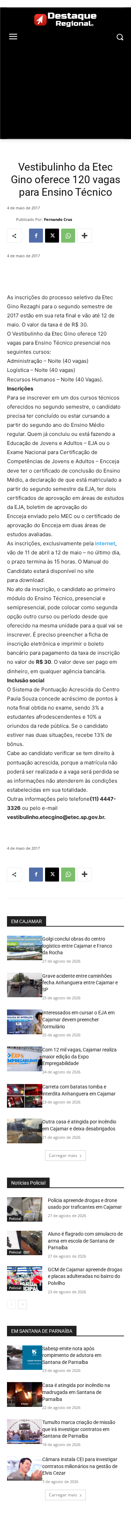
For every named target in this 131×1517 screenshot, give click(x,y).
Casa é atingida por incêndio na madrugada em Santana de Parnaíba (76, 1392)
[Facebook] (36, 236)
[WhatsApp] (68, 236)
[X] (52, 236)
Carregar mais (63, 1155)
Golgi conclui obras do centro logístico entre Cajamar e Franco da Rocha (77, 945)
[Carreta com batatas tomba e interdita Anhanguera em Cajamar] (24, 1096)
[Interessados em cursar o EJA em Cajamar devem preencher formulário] (24, 1021)
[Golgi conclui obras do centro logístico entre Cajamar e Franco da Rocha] (24, 948)
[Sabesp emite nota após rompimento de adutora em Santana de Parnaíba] (24, 1357)
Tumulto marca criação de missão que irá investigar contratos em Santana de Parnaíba (78, 1429)
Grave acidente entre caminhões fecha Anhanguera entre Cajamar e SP (80, 982)
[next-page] (22, 1304)
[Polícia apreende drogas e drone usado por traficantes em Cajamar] (24, 1209)
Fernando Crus (58, 219)
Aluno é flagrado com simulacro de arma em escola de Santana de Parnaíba (85, 1240)
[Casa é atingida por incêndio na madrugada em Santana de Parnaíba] (24, 1394)
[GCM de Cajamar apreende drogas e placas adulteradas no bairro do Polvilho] (24, 1278)
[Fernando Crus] (11, 219)
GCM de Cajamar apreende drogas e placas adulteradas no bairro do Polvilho (85, 1276)
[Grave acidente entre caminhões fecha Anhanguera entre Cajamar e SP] (24, 985)
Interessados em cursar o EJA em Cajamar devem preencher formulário (78, 1019)
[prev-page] (11, 1304)
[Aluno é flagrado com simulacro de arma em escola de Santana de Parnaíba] (24, 1243)
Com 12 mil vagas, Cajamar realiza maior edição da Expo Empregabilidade (79, 1056)
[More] (84, 236)
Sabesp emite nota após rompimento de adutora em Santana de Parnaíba (71, 1355)
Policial (15, 1218)
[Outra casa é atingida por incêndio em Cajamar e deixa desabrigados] (24, 1131)
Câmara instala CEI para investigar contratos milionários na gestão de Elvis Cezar (79, 1466)
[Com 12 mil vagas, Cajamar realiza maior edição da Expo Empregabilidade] (24, 1059)
